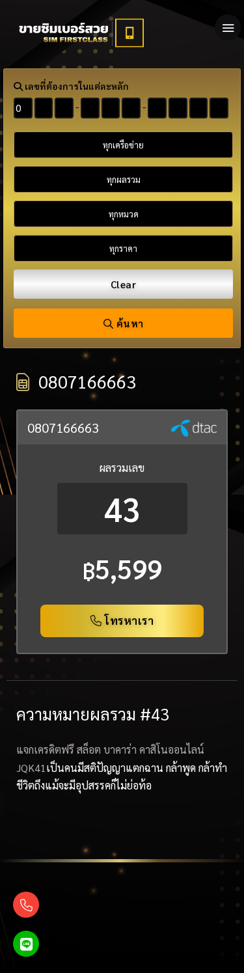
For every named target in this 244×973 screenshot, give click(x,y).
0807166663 (63, 427)
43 (122, 508)
